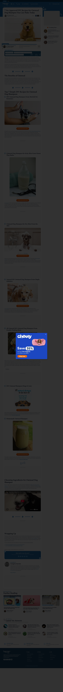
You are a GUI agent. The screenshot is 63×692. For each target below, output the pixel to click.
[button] (45, 334)
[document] (31, 346)
